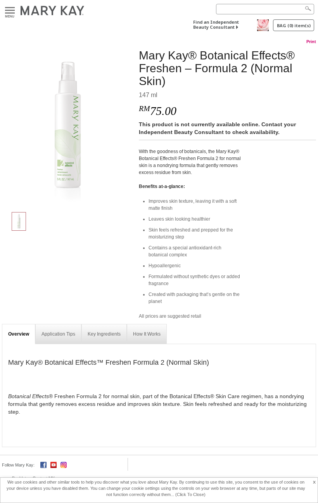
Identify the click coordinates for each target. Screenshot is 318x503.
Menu (10, 10)
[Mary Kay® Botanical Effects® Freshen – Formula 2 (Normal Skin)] (67, 126)
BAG (294, 25)
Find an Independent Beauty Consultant (216, 24)
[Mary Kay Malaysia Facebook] (43, 464)
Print (311, 41)
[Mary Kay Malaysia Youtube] (53, 464)
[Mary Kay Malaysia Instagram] (64, 464)
